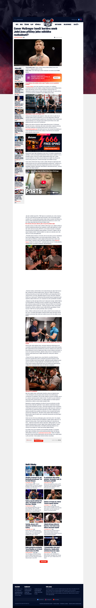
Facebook (41, 599)
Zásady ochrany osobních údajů (75, 603)
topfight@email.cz (19, 592)
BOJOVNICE (67, 24)
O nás (36, 593)
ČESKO (26, 24)
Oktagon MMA (20, 81)
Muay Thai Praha (38, 592)
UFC (17, 24)
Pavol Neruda (38, 590)
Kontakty (57, 599)
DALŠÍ (76, 24)
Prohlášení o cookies (64, 603)
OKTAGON (58, 24)
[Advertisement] (44, 205)
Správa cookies (56, 603)
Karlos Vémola (28, 589)
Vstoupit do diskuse (38, 441)
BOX (21, 24)
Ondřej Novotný (38, 589)
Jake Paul (27, 592)
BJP (32, 24)
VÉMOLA (38, 24)
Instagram (49, 599)
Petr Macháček (28, 593)
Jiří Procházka (28, 590)
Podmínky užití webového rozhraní (46, 603)
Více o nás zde (51, 594)
